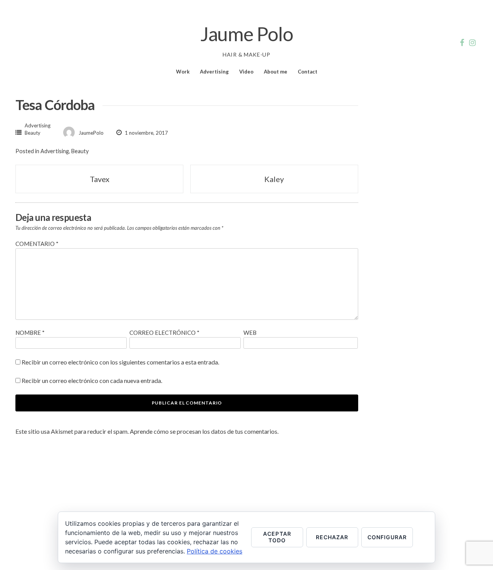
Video (246, 72)
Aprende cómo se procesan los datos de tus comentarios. (204, 431)
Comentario (37, 243)
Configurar (387, 537)
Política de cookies (214, 551)
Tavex (99, 179)
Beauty (32, 133)
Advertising (214, 72)
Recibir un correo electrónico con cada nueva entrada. (92, 380)
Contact (307, 72)
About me (275, 72)
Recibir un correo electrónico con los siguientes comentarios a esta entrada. (120, 362)
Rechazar (332, 537)
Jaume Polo (246, 33)
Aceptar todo (277, 536)
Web (250, 332)
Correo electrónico (164, 332)
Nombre (30, 332)
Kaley (274, 179)
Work (182, 72)
